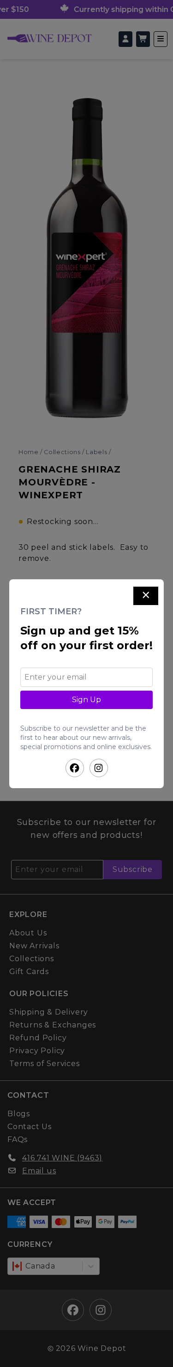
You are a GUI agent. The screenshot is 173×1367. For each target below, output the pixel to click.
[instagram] (98, 768)
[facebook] (75, 768)
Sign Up (86, 699)
